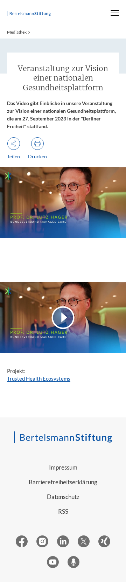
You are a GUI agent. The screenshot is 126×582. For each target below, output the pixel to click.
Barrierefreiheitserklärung (63, 482)
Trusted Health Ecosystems (38, 378)
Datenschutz (63, 496)
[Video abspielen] (63, 317)
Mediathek (17, 32)
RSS (63, 511)
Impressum (63, 467)
